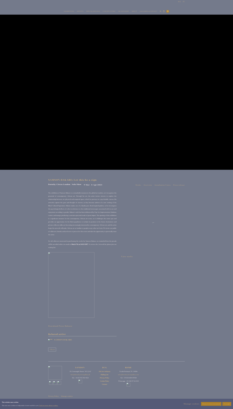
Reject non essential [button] (211, 404)
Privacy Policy (115, 224)
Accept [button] (227, 404)
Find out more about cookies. (48, 405)
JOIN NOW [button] (102, 212)
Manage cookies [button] (191, 404)
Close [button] (137, 184)
